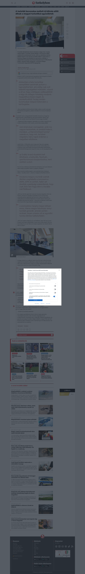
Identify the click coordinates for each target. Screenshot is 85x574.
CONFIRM (35, 300)
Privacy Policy (48, 303)
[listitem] (42, 283)
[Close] (59, 270)
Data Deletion (37, 303)
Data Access (42, 303)
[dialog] (42, 287)
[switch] (54, 286)
